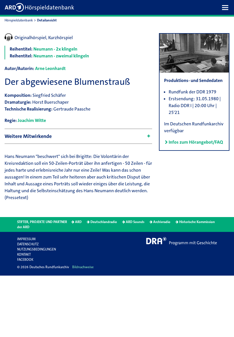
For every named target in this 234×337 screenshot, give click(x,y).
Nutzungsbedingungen (36, 249)
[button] (226, 7)
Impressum (26, 239)
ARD (78, 222)
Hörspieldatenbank (19, 20)
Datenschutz (28, 244)
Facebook (25, 259)
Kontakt (24, 254)
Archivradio (161, 222)
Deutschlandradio (103, 222)
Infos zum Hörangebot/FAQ (196, 142)
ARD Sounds (135, 222)
